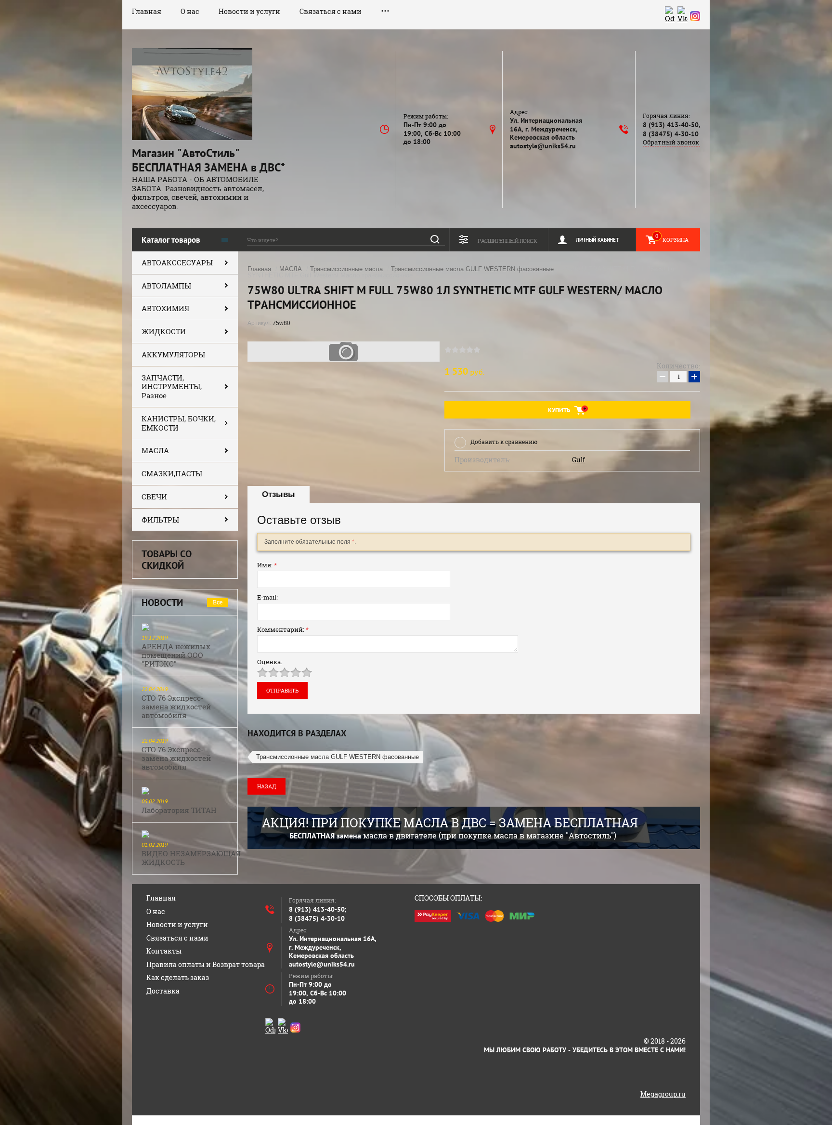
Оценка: (269, 661)
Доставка (163, 990)
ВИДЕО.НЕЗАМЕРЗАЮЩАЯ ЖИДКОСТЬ (191, 858)
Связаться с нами (330, 11)
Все (217, 602)
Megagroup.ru (663, 1094)
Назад (266, 786)
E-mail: (267, 597)
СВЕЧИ (154, 496)
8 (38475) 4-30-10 (671, 134)
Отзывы (278, 494)
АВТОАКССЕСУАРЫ (177, 262)
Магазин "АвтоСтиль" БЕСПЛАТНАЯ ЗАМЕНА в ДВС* (208, 160)
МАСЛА (155, 450)
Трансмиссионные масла (346, 269)
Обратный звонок (671, 142)
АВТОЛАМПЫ (166, 285)
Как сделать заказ (177, 977)
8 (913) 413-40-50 (671, 124)
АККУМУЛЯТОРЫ (173, 354)
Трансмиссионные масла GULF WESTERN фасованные (472, 269)
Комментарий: (283, 629)
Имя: (267, 565)
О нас (190, 11)
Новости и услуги (249, 11)
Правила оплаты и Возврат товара (205, 964)
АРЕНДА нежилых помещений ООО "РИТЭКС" (176, 654)
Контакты (164, 950)
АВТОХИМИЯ (165, 308)
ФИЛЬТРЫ (160, 519)
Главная (146, 11)
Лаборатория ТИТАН (179, 810)
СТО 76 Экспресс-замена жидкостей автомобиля (176, 706)
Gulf (578, 460)
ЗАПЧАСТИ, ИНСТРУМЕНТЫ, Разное (172, 387)
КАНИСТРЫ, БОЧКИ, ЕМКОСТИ (179, 423)
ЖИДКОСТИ (164, 331)
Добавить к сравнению (503, 441)
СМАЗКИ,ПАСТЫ (172, 473)
